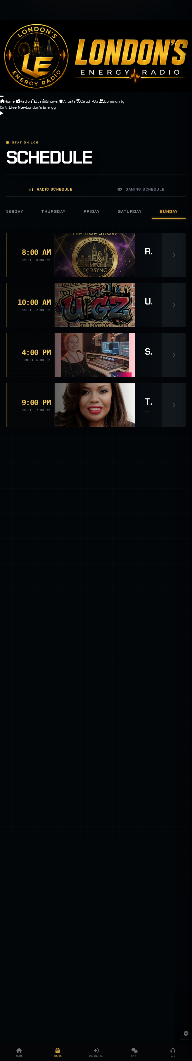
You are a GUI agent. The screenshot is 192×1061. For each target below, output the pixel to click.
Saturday (130, 211)
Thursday (53, 211)
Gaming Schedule (144, 189)
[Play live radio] (1, 113)
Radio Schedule (53, 189)
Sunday (169, 211)
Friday (92, 211)
